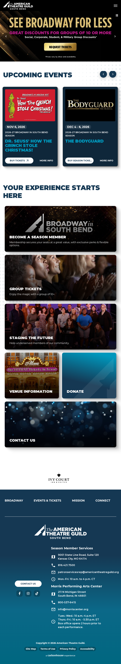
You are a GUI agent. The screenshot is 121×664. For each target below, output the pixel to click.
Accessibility (87, 648)
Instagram (28, 593)
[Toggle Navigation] (115, 5)
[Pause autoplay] (116, 15)
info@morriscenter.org (73, 609)
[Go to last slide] (103, 74)
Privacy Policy (68, 648)
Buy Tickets (17, 160)
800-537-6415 (67, 602)
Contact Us (28, 583)
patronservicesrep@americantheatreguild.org (88, 572)
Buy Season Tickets (80, 160)
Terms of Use (47, 648)
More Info (46, 160)
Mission (78, 500)
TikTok (37, 593)
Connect (102, 500)
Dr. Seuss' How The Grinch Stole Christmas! (28, 146)
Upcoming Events (37, 75)
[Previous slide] (6, 36)
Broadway (14, 500)
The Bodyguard (84, 141)
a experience (60, 655)
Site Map (31, 648)
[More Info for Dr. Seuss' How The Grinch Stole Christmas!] (30, 105)
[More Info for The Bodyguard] (90, 105)
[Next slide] (114, 36)
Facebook (19, 593)
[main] (60, 238)
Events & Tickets (47, 500)
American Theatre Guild (18, 4)
